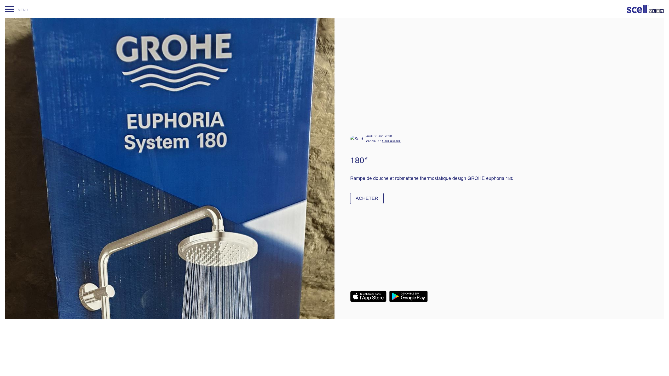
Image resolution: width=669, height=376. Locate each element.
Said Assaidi (391, 140)
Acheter (367, 198)
